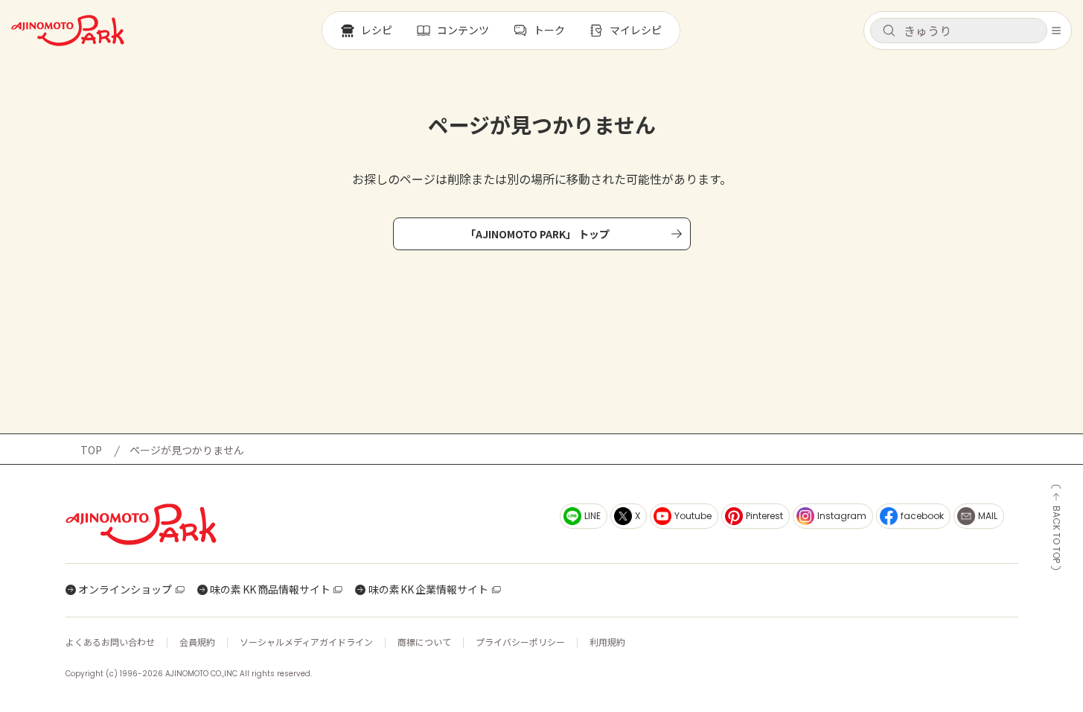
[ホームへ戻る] (67, 30)
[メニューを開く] (1056, 30)
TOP (91, 449)
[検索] (889, 31)
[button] (958, 30)
